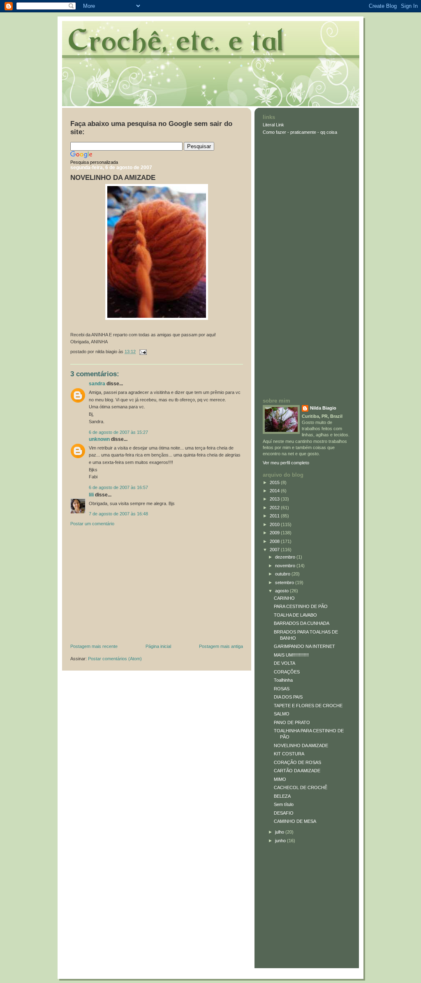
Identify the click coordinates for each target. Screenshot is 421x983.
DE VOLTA (284, 663)
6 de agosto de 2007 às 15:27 (118, 432)
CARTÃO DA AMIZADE (297, 770)
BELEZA (282, 796)
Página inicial (158, 646)
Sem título (284, 804)
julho (280, 831)
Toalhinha (283, 680)
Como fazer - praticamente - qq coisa (300, 132)
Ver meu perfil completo (286, 462)
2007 (275, 549)
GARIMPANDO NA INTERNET (304, 646)
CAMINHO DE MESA (295, 821)
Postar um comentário (92, 523)
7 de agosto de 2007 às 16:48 (118, 513)
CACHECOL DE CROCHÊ (300, 787)
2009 (275, 532)
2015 (275, 482)
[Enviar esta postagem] (142, 351)
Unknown (99, 439)
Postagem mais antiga (221, 646)
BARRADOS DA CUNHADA (301, 623)
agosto (282, 590)
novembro (285, 565)
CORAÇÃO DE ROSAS (297, 762)
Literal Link (273, 124)
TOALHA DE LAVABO (295, 615)
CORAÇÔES (287, 671)
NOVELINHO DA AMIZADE (112, 178)
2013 (275, 498)
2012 (275, 507)
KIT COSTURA (289, 753)
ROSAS (281, 688)
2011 (275, 515)
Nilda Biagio (323, 407)
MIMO (280, 779)
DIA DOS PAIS (288, 696)
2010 (275, 524)
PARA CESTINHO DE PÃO (301, 606)
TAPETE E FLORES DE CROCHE (308, 705)
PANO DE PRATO (292, 722)
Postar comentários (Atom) (115, 658)
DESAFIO (284, 813)
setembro (285, 582)
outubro (283, 573)
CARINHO (284, 598)
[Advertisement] (132, 587)
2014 (275, 490)
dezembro (285, 556)
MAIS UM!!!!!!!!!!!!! (291, 654)
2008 (275, 541)
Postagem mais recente (94, 646)
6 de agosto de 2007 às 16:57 (118, 487)
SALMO (281, 713)
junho (281, 840)
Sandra (97, 384)
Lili (91, 495)
